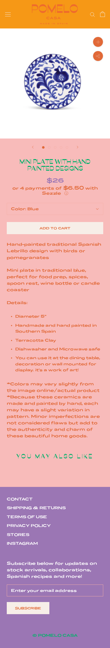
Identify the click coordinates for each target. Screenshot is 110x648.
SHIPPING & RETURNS (36, 508)
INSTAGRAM (22, 543)
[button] (55, 190)
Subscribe (28, 608)
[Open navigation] (8, 14)
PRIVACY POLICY (29, 525)
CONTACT (20, 499)
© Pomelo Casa (55, 635)
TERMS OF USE (27, 517)
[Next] (77, 147)
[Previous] (33, 147)
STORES (18, 534)
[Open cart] (102, 14)
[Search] (92, 14)
